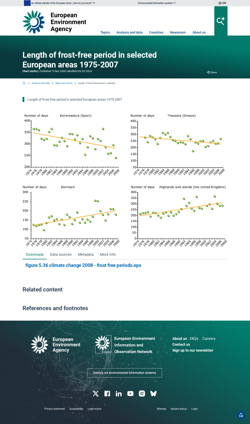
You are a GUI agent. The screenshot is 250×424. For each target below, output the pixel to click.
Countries (156, 32)
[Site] (56, 22)
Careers (209, 338)
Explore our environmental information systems (124, 373)
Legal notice (94, 408)
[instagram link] (142, 393)
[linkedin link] (119, 393)
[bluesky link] (153, 393)
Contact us (181, 344)
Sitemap (161, 408)
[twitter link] (96, 393)
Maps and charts (63, 83)
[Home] (24, 83)
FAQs (194, 338)
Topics (105, 32)
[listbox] (59, 3)
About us (199, 32)
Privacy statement (54, 408)
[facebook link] (107, 393)
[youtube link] (130, 393)
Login (194, 408)
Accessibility (76, 408)
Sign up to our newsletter (192, 350)
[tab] (35, 255)
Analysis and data (129, 32)
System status (179, 408)
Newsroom (178, 32)
